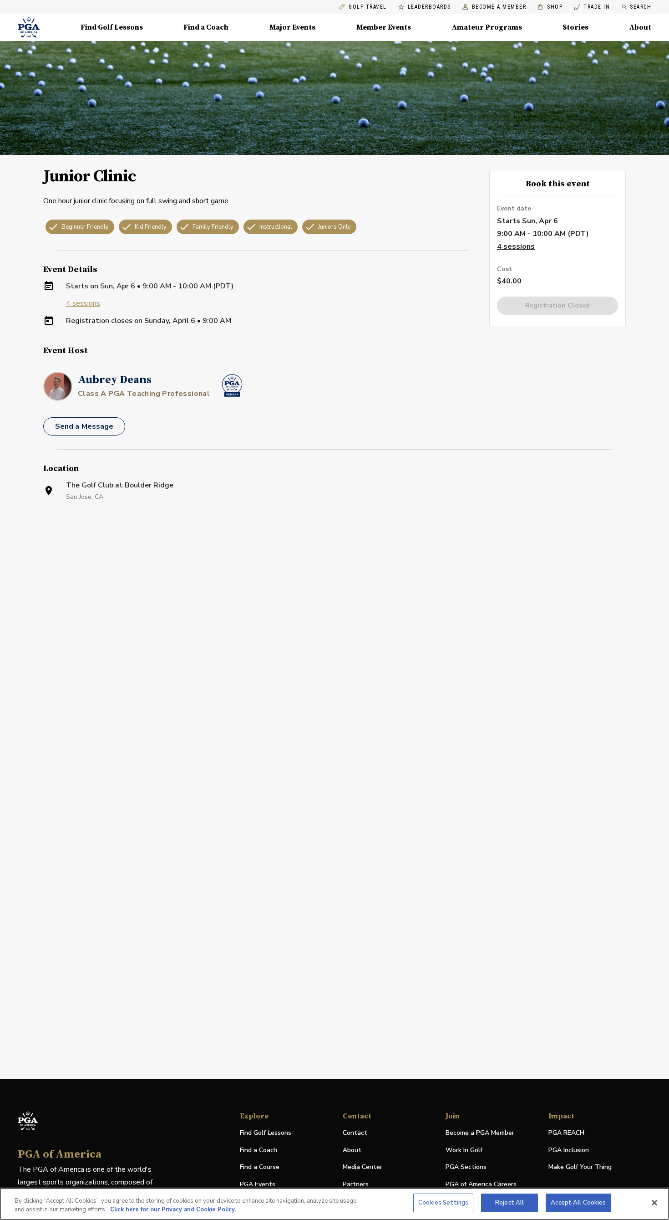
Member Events (383, 27)
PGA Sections (466, 1167)
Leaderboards (429, 7)
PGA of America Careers (481, 1184)
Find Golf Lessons (112, 27)
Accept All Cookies (578, 1203)
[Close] (654, 1203)
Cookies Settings (443, 1203)
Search (640, 7)
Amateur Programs (487, 27)
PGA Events (257, 1184)
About (640, 27)
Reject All (509, 1203)
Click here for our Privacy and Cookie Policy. (173, 1210)
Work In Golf (464, 1150)
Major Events (292, 27)
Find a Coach (205, 27)
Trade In (592, 7)
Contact (355, 1132)
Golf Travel (368, 7)
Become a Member (499, 7)
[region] (334, 1204)
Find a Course (259, 1167)
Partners (356, 1184)
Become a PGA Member (480, 1132)
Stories (575, 27)
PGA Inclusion (568, 1150)
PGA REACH (566, 1133)
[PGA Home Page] (29, 27)
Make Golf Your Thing (580, 1167)
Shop (550, 7)
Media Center (362, 1167)
